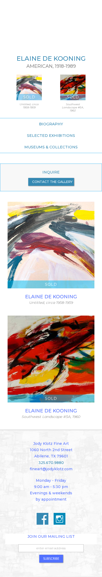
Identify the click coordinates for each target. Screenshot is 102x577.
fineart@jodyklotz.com (51, 469)
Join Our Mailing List (51, 536)
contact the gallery (52, 182)
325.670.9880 (51, 462)
